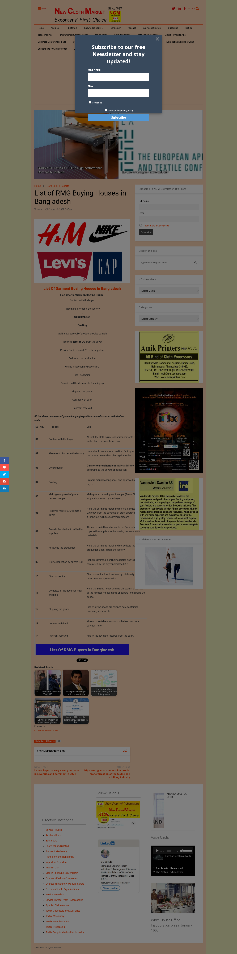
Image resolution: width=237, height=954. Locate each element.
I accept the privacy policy (120, 110)
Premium (96, 102)
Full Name (94, 69)
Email (91, 86)
